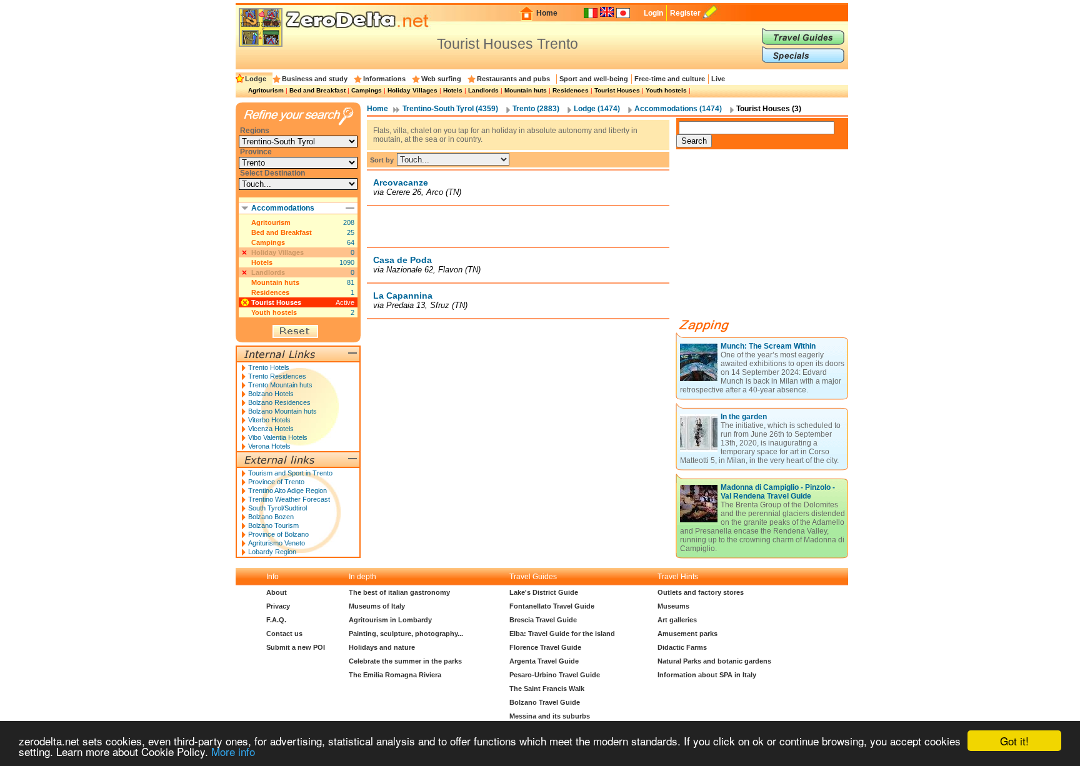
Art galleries (677, 620)
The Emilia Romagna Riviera (395, 675)
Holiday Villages (413, 90)
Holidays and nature (382, 647)
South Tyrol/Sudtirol (277, 508)
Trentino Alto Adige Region (287, 490)
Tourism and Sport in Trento (290, 473)
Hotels (452, 90)
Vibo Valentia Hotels (278, 437)
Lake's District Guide (543, 592)
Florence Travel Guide (545, 647)
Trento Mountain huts (280, 385)
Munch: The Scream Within (768, 346)
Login (653, 13)
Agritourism (266, 90)
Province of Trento (276, 481)
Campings (366, 90)
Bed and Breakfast (317, 90)
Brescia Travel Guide (543, 620)
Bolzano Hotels (271, 393)
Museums (673, 606)
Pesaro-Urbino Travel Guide (554, 675)
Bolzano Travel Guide (544, 702)
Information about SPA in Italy (707, 675)
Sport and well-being (593, 78)
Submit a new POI (295, 647)
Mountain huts (525, 90)
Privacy (278, 606)
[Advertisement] (518, 226)
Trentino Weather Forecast (289, 499)
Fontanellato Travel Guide (551, 606)
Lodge (255, 78)
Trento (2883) (535, 108)
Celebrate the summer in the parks (405, 661)
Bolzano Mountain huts (282, 411)
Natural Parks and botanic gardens (714, 661)
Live (718, 78)
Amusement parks (688, 633)
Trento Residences (277, 376)
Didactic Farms (682, 647)
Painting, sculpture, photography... (406, 633)
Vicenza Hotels (271, 428)
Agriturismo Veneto (276, 543)
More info (233, 751)
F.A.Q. (276, 620)
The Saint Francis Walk (546, 688)
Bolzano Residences (279, 402)
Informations (384, 78)
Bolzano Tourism (273, 525)
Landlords (483, 90)
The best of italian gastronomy (399, 592)
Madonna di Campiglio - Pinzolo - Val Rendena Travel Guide (778, 491)
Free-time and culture (669, 78)
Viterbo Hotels (269, 420)
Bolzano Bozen (271, 516)
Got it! (1014, 741)
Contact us (284, 633)
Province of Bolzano (278, 534)
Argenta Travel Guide (544, 661)
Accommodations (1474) (678, 108)
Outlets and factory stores (701, 592)
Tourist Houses (617, 90)
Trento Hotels (268, 367)
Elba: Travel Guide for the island (562, 633)
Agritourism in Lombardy (390, 620)
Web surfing (441, 78)
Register (685, 13)
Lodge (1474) (597, 108)
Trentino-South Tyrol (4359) (450, 108)
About (276, 592)
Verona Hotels (269, 446)
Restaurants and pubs (513, 78)
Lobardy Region (272, 551)
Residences (570, 90)
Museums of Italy (377, 606)
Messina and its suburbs (549, 716)
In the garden (744, 416)
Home (547, 13)
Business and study (315, 78)
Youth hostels (666, 90)
